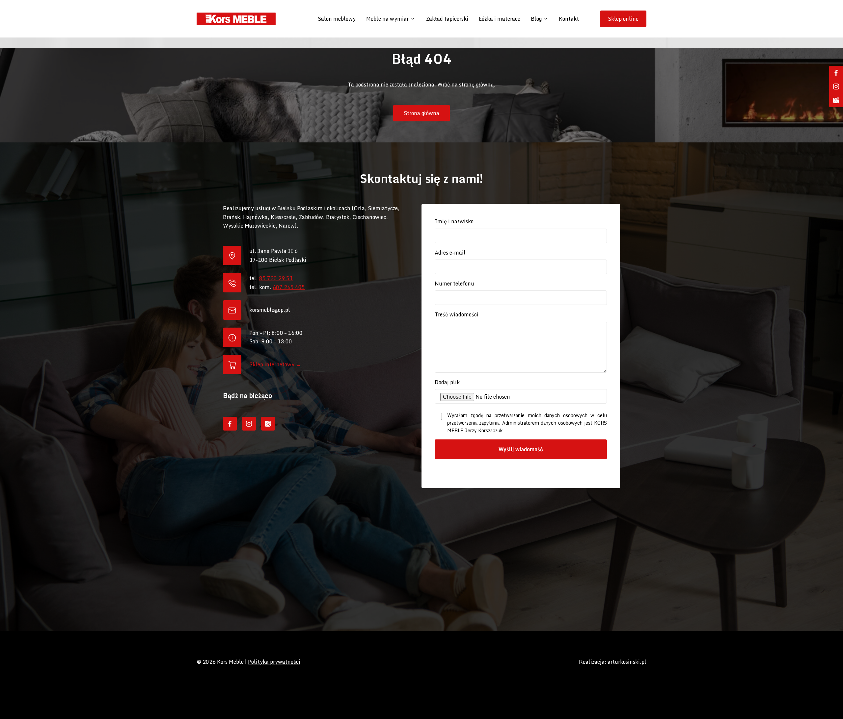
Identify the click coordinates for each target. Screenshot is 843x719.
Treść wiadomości (456, 314)
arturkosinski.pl (627, 661)
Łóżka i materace (499, 18)
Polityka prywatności (274, 661)
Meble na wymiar (387, 18)
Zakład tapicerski (447, 18)
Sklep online (623, 18)
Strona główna (421, 113)
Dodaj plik (447, 382)
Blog (536, 18)
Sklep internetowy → (275, 364)
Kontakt (569, 18)
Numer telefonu (454, 283)
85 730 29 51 (276, 278)
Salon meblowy (337, 18)
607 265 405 (289, 287)
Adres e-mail (450, 252)
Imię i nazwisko (454, 221)
